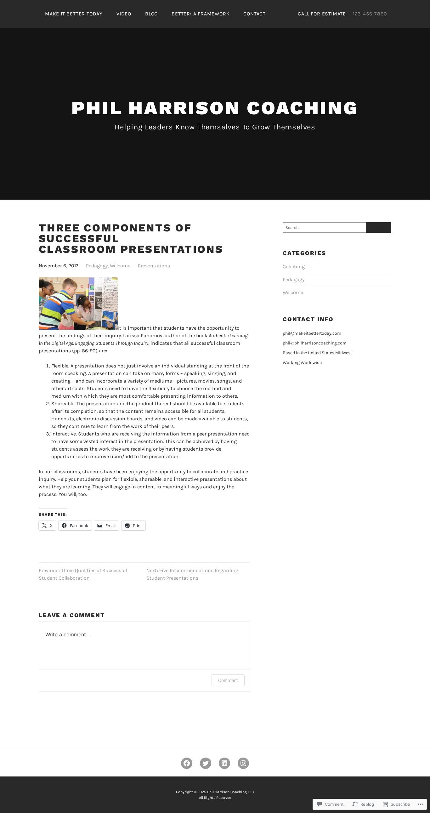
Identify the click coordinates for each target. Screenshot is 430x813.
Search (378, 227)
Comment (228, 680)
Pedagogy (97, 266)
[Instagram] (243, 763)
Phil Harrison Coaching (215, 108)
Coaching (294, 267)
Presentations (154, 266)
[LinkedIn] (224, 763)
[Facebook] (186, 763)
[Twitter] (205, 763)
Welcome (120, 266)
